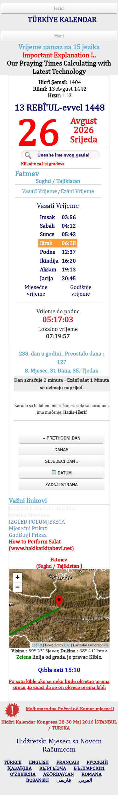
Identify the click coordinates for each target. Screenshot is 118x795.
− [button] (17, 587)
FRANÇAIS (67, 762)
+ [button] (17, 577)
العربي (85, 780)
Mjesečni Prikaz (28, 528)
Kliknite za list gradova (43, 163)
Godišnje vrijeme (81, 290)
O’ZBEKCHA (23, 774)
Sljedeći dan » (61, 461)
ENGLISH (39, 762)
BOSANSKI (37, 780)
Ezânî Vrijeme (77, 191)
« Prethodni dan (61, 438)
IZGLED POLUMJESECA (37, 521)
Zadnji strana (61, 484)
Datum (64, 473)
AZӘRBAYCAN (58, 774)
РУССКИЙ (97, 762)
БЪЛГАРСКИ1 (89, 768)
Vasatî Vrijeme (39, 191)
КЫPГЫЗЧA (52, 768)
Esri (67, 644)
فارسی (63, 780)
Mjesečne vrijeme (36, 290)
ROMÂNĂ (91, 774)
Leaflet (37, 644)
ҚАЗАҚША (19, 768)
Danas (61, 449)
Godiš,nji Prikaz (28, 534)
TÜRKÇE (12, 762)
